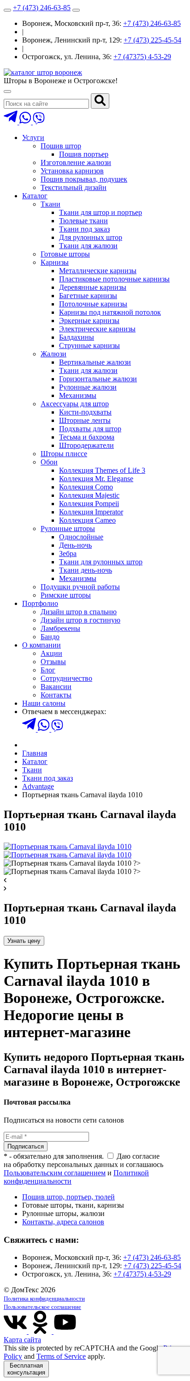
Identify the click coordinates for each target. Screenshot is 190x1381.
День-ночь (75, 545)
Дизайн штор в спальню (79, 612)
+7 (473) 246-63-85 (42, 8)
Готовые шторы (65, 254)
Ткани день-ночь (85, 570)
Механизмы (77, 395)
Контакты (56, 695)
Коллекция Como (86, 487)
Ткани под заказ (84, 229)
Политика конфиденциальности (44, 1298)
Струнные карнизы (89, 345)
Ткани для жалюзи (88, 246)
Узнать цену (24, 940)
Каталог (35, 196)
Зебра (68, 553)
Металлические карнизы (98, 271)
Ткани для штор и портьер (100, 212)
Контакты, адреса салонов (63, 1222)
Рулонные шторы (68, 528)
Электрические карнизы (97, 329)
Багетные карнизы (88, 295)
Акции (51, 653)
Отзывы (53, 662)
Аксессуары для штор (75, 404)
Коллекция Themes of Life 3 (102, 470)
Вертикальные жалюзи (95, 362)
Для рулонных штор (90, 237)
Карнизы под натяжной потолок (110, 312)
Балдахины (76, 337)
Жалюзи (53, 354)
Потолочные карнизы (93, 304)
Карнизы (55, 262)
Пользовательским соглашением (55, 1173)
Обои (49, 462)
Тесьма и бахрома (86, 437)
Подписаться (25, 1146)
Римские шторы (66, 595)
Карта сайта (22, 1340)
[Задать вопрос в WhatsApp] (26, 122)
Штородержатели (86, 445)
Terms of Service (61, 1356)
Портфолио (40, 603)
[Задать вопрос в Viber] (39, 122)
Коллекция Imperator (91, 512)
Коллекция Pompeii (89, 503)
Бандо (50, 637)
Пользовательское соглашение (42, 1306)
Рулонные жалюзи (88, 387)
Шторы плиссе (64, 454)
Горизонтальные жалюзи (98, 379)
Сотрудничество (66, 678)
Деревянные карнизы (92, 287)
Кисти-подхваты (85, 412)
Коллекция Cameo (87, 520)
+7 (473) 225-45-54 (152, 40)
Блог (48, 670)
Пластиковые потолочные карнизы (114, 279)
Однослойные (81, 537)
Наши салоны (43, 703)
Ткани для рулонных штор (100, 562)
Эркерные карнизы (89, 320)
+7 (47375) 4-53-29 (142, 57)
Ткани (50, 204)
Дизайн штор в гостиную (80, 620)
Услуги (33, 137)
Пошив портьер (83, 154)
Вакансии (56, 686)
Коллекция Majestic (89, 495)
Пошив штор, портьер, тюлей (68, 1197)
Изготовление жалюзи (76, 162)
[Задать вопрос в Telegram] (11, 122)
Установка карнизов (72, 171)
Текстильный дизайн (74, 187)
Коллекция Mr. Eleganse (96, 479)
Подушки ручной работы (80, 587)
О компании (41, 645)
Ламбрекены (60, 628)
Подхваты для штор (90, 429)
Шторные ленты (85, 420)
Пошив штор (61, 146)
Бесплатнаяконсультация (26, 1369)
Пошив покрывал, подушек (84, 179)
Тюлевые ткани (83, 221)
